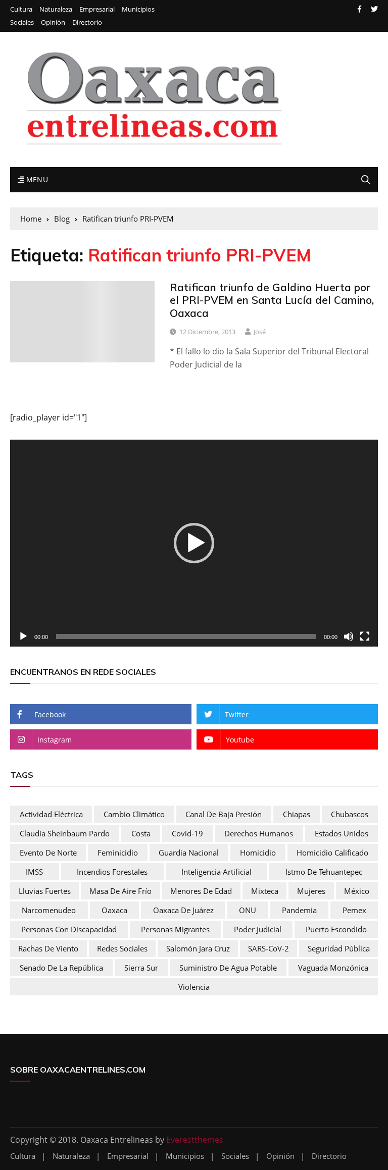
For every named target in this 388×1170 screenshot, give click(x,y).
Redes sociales (122, 948)
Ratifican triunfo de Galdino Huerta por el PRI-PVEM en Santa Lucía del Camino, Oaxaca (272, 300)
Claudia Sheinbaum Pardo (65, 833)
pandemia (299, 910)
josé (260, 331)
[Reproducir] (23, 636)
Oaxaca (114, 910)
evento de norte (48, 852)
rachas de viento (48, 948)
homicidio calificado (332, 852)
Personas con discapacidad (69, 929)
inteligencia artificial (216, 872)
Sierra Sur (141, 968)
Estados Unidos (341, 833)
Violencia (194, 987)
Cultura (21, 9)
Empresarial (97, 9)
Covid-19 (187, 833)
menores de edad (201, 891)
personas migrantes (175, 929)
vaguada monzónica (333, 968)
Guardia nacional (189, 852)
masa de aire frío (120, 891)
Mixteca (264, 891)
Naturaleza (55, 9)
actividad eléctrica (51, 814)
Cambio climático (134, 814)
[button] (194, 543)
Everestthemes (194, 1139)
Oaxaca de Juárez (183, 910)
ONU (247, 910)
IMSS (34, 872)
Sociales (22, 22)
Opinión (53, 22)
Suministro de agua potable (228, 968)
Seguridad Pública (339, 948)
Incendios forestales (112, 872)
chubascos (349, 814)
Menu (36, 179)
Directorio (87, 22)
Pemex (354, 910)
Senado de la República (61, 968)
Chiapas (296, 814)
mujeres (311, 891)
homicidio (258, 852)
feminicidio (118, 852)
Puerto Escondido (336, 929)
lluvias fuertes (45, 891)
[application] (194, 543)
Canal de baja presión (223, 814)
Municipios (138, 9)
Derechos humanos (258, 833)
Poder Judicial (257, 929)
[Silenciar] (349, 636)
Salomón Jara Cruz (198, 948)
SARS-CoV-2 (268, 948)
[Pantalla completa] (365, 636)
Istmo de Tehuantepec (323, 872)
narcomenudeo (49, 910)
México (356, 891)
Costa (141, 833)
